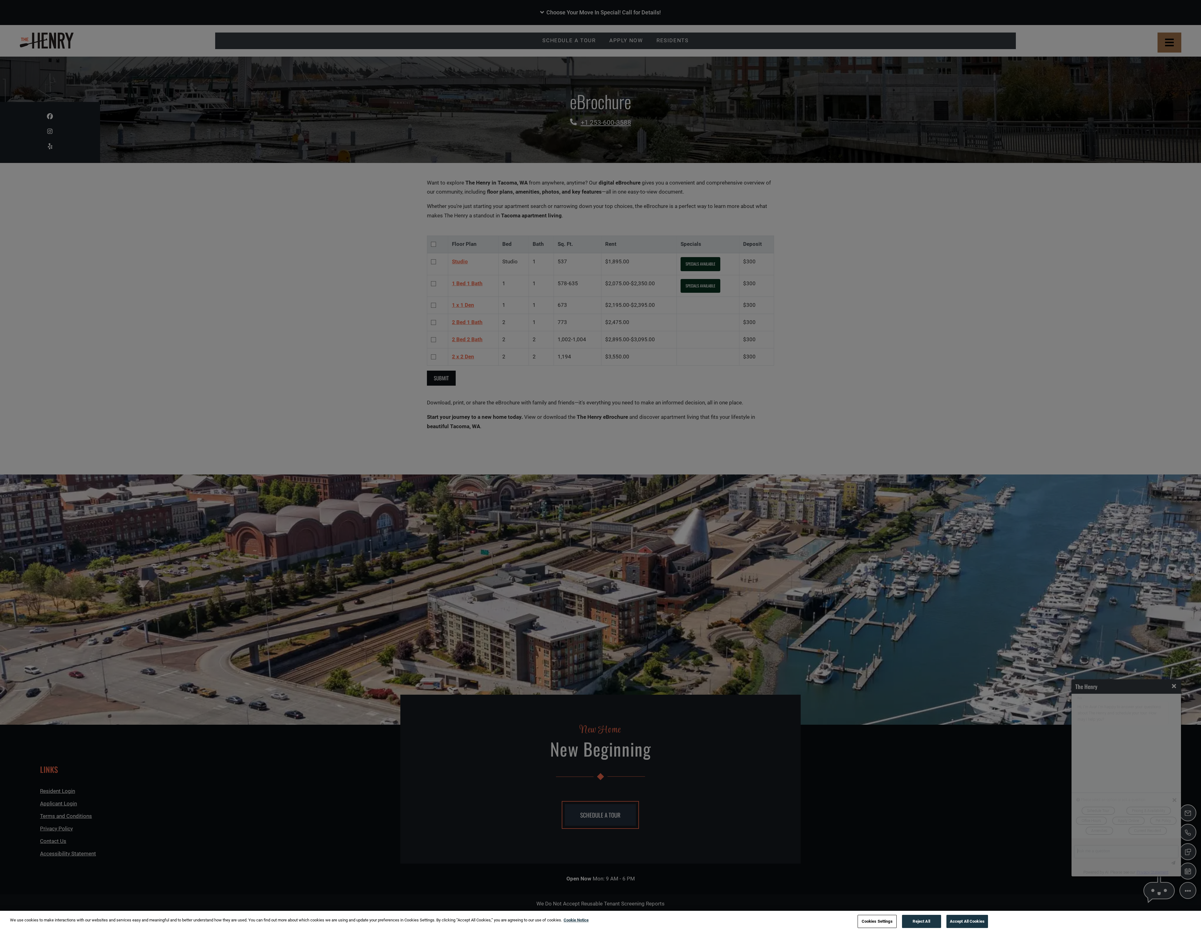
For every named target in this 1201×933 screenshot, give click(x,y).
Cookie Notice (576, 920)
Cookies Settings (877, 921)
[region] (600, 922)
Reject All (921, 921)
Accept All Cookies (967, 921)
